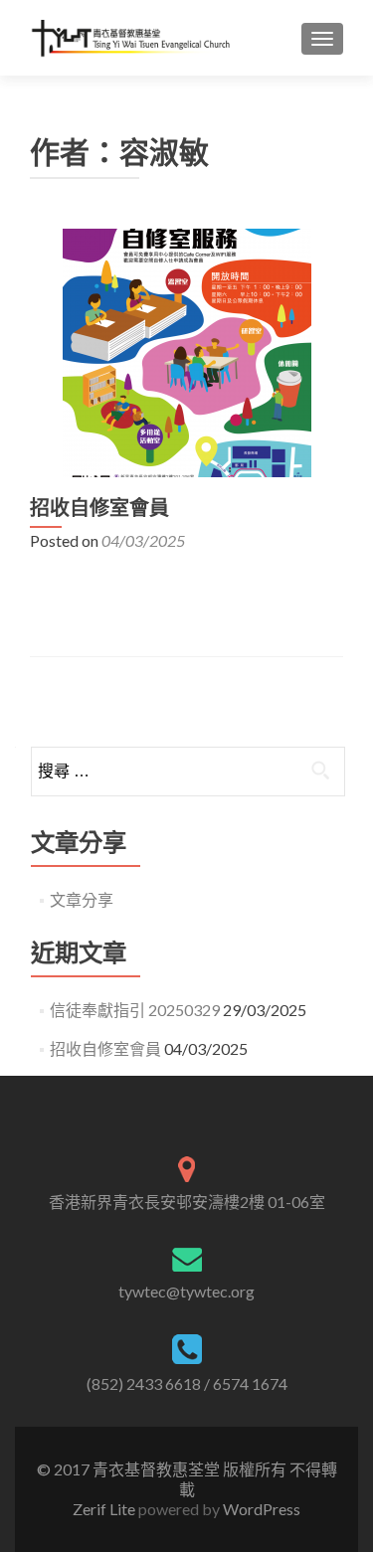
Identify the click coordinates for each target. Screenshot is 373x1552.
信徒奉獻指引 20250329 (135, 1009)
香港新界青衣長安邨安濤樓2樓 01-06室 (187, 1201)
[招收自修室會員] (187, 350)
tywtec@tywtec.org (186, 1291)
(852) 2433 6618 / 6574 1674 (187, 1383)
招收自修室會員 (99, 508)
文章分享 (81, 899)
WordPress (260, 1508)
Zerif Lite (105, 1508)
